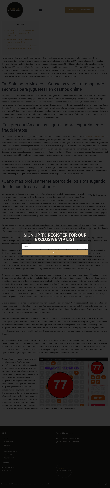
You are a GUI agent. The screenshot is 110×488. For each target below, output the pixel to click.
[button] (107, 8)
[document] (55, 244)
